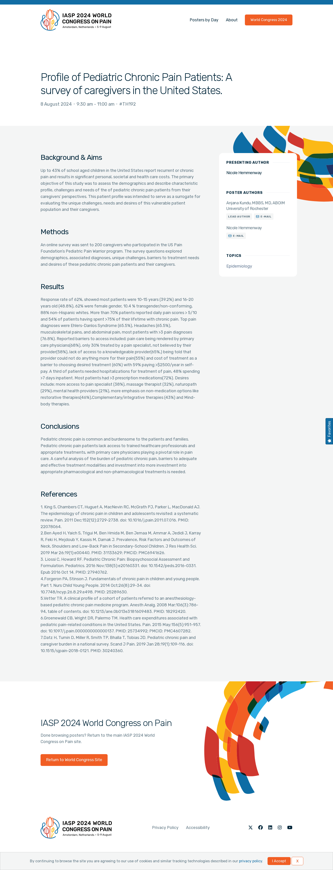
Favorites (329, 429)
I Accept (279, 861)
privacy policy (250, 861)
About (232, 19)
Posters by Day (204, 19)
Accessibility (198, 827)
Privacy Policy (165, 827)
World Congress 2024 (269, 20)
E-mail (266, 216)
